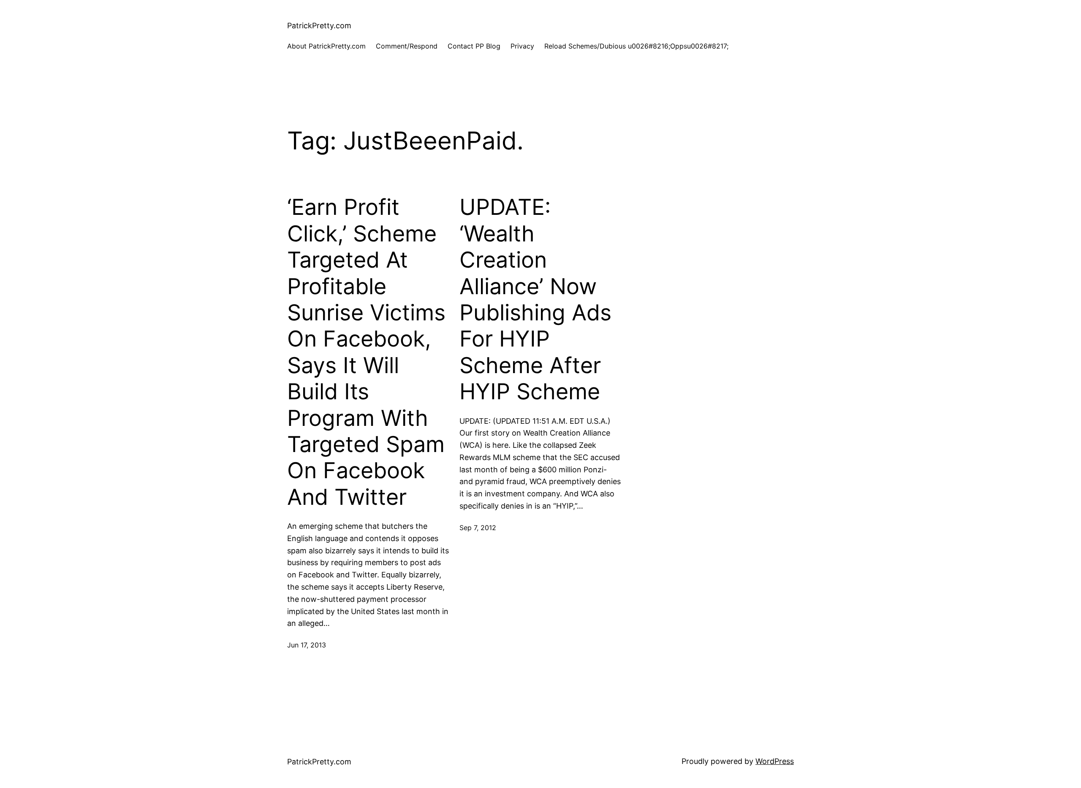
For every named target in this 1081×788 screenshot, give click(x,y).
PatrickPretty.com (319, 25)
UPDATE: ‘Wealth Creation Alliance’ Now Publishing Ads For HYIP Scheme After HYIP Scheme (535, 299)
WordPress (774, 761)
